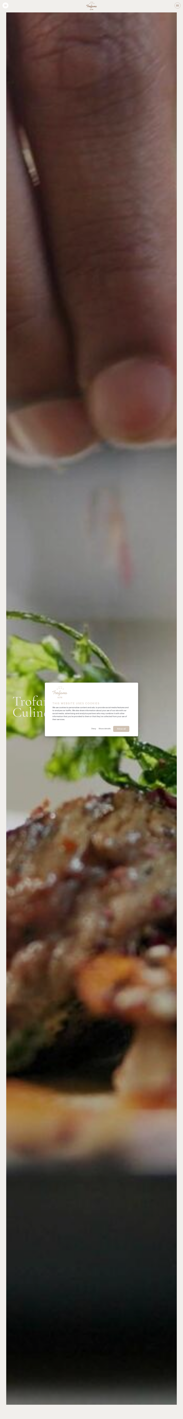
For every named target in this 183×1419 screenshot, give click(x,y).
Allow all (121, 728)
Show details (105, 728)
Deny (93, 728)
